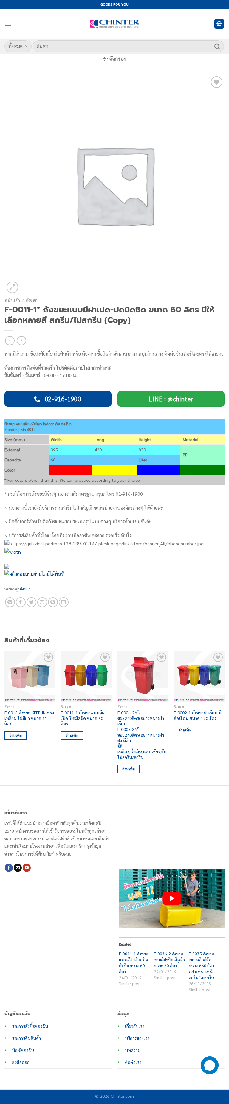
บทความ (132, 1050)
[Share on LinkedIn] (64, 602)
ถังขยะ (31, 300)
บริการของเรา (137, 1038)
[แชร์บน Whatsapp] (10, 602)
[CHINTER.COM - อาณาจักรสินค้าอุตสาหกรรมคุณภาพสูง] (114, 24)
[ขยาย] (12, 287)
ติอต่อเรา (133, 1062)
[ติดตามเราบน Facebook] (9, 868)
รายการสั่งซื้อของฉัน (30, 1026)
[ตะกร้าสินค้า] (219, 24)
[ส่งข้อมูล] (217, 46)
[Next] (224, 718)
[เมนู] (8, 23)
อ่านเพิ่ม (15, 735)
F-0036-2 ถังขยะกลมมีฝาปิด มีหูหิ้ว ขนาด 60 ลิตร (169, 959)
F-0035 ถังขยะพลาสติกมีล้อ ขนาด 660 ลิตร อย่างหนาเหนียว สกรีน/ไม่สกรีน (203, 965)
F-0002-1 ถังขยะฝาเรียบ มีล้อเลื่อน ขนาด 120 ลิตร (197, 715)
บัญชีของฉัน (23, 1050)
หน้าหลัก (12, 300)
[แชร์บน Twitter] (31, 602)
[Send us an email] (18, 868)
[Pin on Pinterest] (53, 602)
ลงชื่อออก (21, 1062)
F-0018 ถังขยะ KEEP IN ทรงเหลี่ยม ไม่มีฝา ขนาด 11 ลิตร (29, 718)
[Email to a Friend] (42, 602)
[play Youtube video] (172, 898)
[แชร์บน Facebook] (21, 602)
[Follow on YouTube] (27, 868)
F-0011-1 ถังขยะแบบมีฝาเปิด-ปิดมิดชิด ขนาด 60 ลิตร (84, 718)
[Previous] (4, 718)
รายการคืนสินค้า (26, 1038)
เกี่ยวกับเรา (134, 1026)
